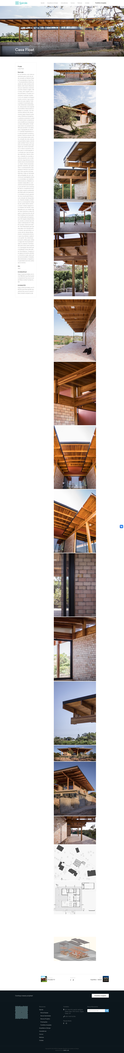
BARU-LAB (66, 1050)
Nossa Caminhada (45, 1015)
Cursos (73, 3)
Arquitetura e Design (52, 3)
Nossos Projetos (45, 1019)
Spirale (42, 3)
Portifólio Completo (100, 3)
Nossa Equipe (44, 1012)
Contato (87, 3)
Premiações (43, 1022)
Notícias (80, 3)
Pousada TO (51, 979)
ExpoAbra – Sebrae (96, 979)
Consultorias (64, 3)
